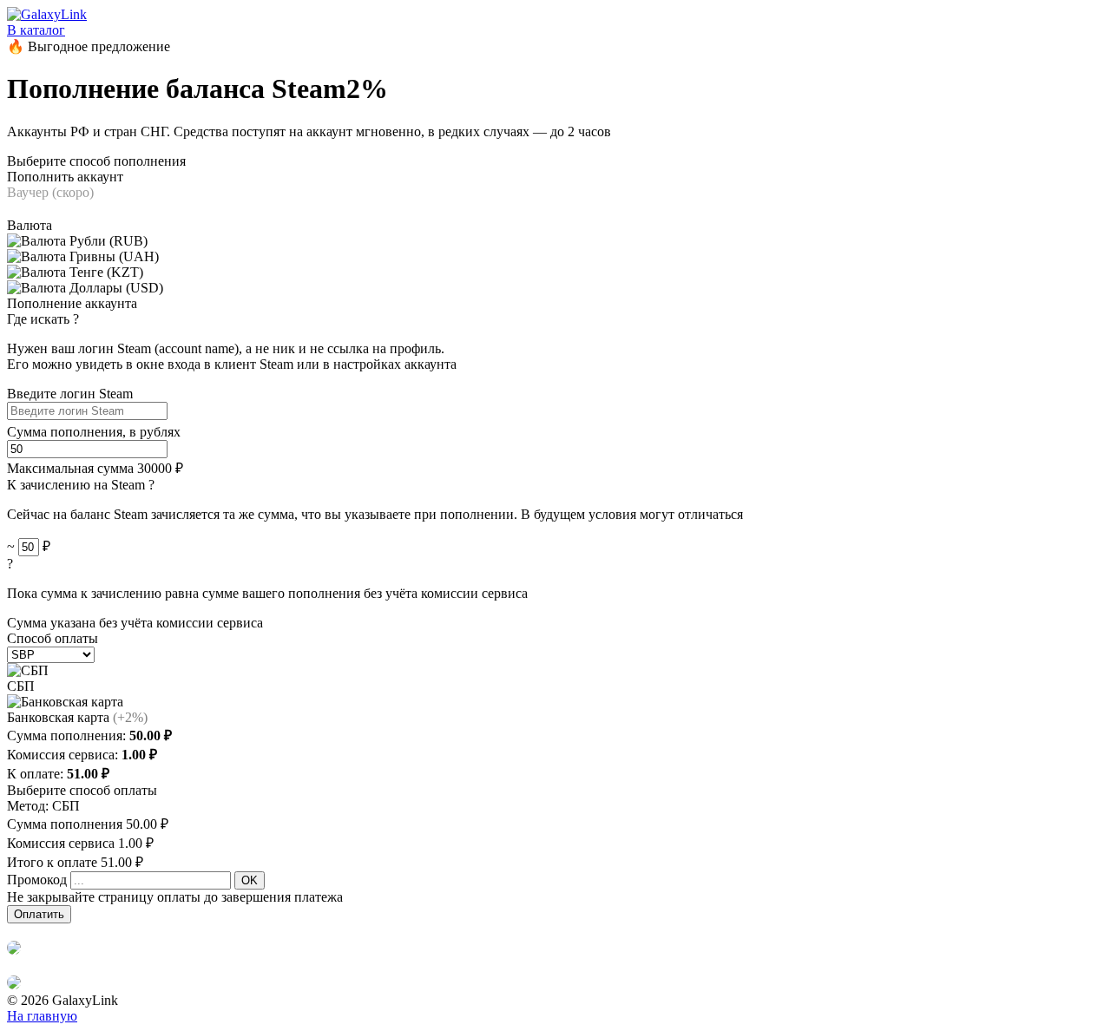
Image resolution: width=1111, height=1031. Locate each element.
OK (249, 880)
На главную (42, 1015)
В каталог (36, 30)
